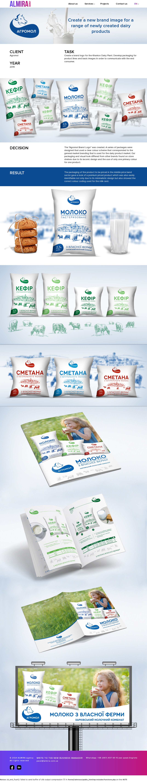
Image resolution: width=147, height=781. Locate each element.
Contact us (121, 3)
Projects (104, 3)
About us (73, 3)
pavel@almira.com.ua (47, 761)
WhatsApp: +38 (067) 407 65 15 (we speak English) (111, 758)
